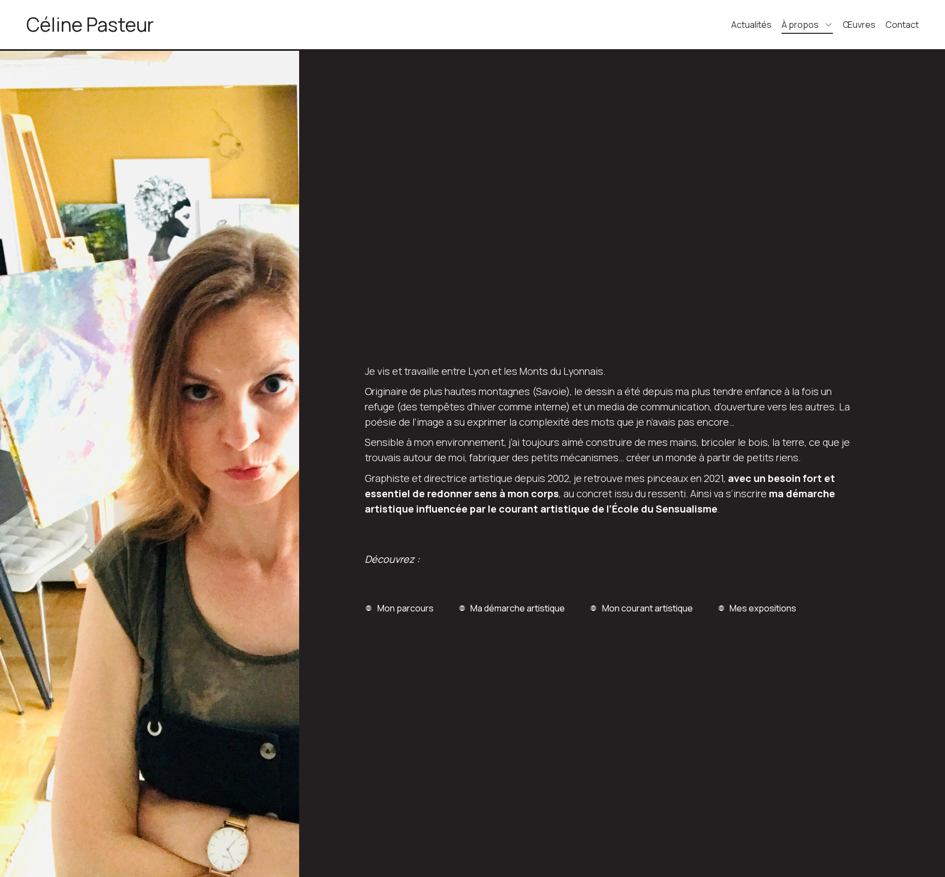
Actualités (751, 25)
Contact (902, 25)
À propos (800, 25)
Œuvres (859, 25)
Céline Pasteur (90, 24)
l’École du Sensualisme (662, 508)
